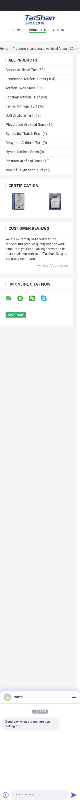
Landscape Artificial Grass (48, 48)
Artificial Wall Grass (21, 88)
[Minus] (73, 697)
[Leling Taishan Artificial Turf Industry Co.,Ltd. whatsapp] (22, 298)
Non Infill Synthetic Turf (24, 170)
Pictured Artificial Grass (24, 161)
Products (37, 30)
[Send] (73, 795)
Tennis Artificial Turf (21, 106)
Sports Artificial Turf (22, 70)
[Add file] (6, 795)
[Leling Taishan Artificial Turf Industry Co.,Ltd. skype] (46, 298)
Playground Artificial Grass (26, 124)
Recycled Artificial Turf (24, 143)
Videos (58, 30)
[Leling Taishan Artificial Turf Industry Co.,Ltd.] (40, 19)
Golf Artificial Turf (20, 115)
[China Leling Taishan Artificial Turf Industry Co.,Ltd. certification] (18, 201)
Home (17, 30)
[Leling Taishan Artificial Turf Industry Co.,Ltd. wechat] (34, 298)
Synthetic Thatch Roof (24, 134)
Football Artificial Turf (23, 97)
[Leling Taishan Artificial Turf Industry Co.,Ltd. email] (11, 298)
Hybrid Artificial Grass (22, 152)
